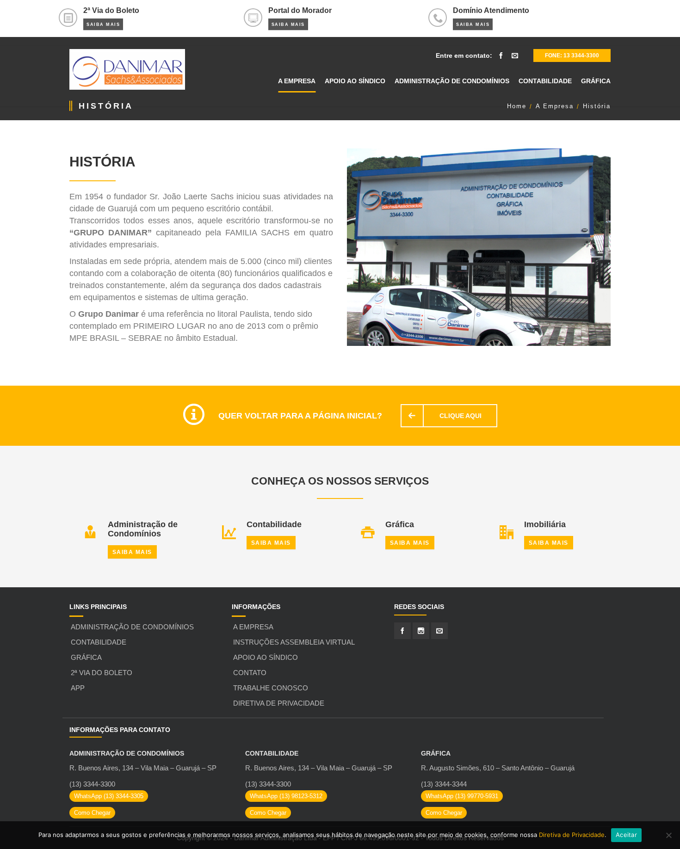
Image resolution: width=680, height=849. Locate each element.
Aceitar (626, 834)
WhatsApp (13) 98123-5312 (286, 796)
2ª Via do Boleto (101, 673)
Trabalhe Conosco (270, 688)
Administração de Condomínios (132, 627)
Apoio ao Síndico (265, 657)
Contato (249, 673)
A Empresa (253, 627)
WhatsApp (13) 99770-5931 (462, 796)
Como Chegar (92, 812)
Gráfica (86, 657)
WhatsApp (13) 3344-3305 (108, 796)
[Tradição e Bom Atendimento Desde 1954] (127, 69)
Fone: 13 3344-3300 (572, 55)
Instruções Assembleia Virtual (294, 642)
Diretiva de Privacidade (278, 703)
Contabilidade (98, 642)
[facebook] (501, 55)
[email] (515, 55)
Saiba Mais (103, 24)
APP (78, 688)
